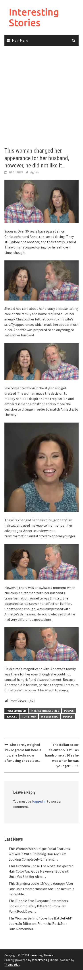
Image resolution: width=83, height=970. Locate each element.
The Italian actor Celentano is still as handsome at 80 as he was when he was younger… (62, 755)
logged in (39, 801)
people (68, 716)
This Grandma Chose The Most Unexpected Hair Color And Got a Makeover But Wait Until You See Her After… (41, 871)
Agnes (34, 172)
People (69, 710)
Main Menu (20, 40)
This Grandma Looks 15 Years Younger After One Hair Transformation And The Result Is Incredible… (41, 888)
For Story (29, 716)
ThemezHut (11, 964)
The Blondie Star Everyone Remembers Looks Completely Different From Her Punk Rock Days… (38, 906)
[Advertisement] (41, 96)
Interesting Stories (34, 17)
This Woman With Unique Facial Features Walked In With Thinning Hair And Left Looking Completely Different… (39, 853)
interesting (49, 716)
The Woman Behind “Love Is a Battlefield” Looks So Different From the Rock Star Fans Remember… (40, 923)
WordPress (39, 960)
